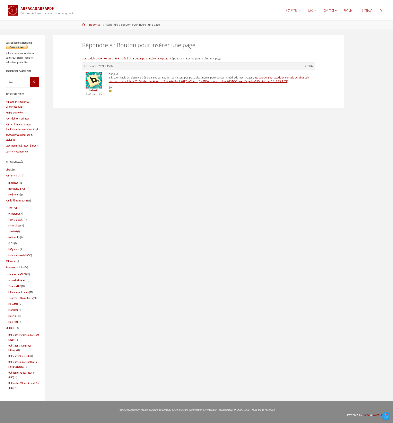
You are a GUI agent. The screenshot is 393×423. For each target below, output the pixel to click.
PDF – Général (123, 58)
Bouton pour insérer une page (150, 58)
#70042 (309, 66)
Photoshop (13, 309)
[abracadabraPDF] (13, 10)
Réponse (95, 24)
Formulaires (14, 225)
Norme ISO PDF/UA (14, 112)
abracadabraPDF (92, 58)
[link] (381, 10)
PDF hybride (14, 194)
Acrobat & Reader (16, 280)
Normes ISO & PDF (16, 188)
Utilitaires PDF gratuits (19, 356)
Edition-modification (18, 292)
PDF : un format (13, 175)
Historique (13, 182)
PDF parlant (13, 249)
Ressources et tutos (15, 267)
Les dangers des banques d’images (22, 145)
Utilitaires (10, 327)
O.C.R (11, 243)
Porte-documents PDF (18, 255)
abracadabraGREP (17, 274)
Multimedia (14, 237)
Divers (9, 169)
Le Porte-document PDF (17, 151)
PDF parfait (11, 261)
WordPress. (380, 415)
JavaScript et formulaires (20, 298)
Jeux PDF (12, 231)
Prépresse (13, 315)
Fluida (366, 415)
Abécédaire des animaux (17, 118)
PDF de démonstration (16, 200)
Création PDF (14, 286)
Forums (108, 58)
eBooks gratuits (15, 219)
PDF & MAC (13, 303)
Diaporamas (14, 213)
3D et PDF (12, 207)
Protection (13, 321)
